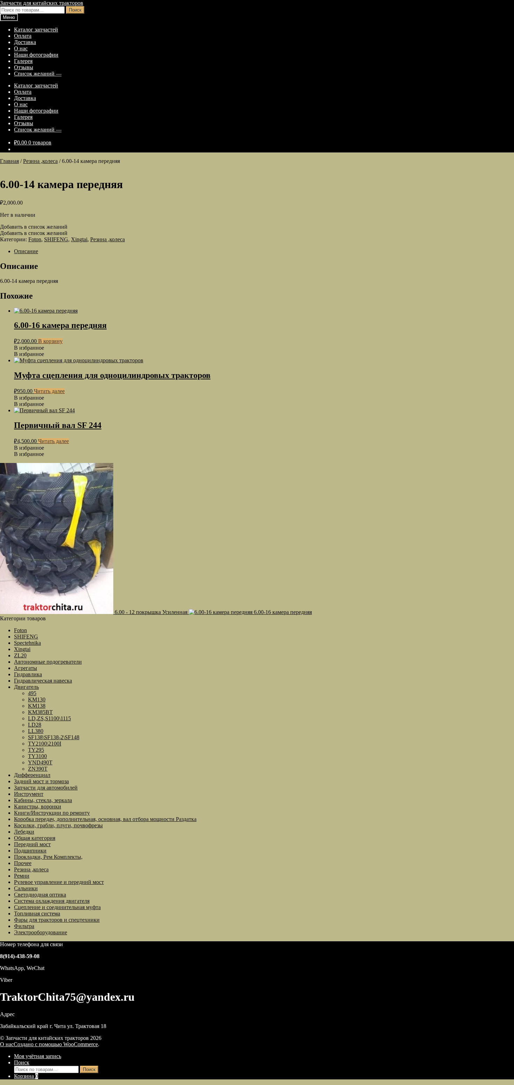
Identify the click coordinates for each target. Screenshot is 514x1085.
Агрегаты (25, 668)
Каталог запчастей (36, 30)
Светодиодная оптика (40, 895)
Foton (34, 239)
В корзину (50, 341)
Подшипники (30, 851)
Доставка (25, 42)
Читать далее (49, 391)
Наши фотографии (36, 55)
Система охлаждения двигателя (52, 901)
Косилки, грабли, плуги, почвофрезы (58, 825)
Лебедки (24, 832)
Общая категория (34, 838)
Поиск (75, 10)
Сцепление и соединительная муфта (57, 907)
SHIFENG (56, 239)
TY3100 (37, 756)
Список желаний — (38, 74)
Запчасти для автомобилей (46, 788)
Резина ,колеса (40, 161)
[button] (33, 227)
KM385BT (40, 712)
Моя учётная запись (37, 1056)
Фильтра (24, 926)
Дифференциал (32, 775)
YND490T (40, 762)
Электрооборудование (40, 932)
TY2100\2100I (44, 744)
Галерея (23, 61)
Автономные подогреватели (48, 662)
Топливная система (37, 913)
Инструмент (28, 794)
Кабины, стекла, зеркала (43, 800)
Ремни (21, 876)
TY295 (36, 750)
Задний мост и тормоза (41, 781)
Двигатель (26, 687)
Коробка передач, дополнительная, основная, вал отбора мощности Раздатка (105, 819)
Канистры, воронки (37, 806)
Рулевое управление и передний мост (59, 882)
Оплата (22, 36)
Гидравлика (28, 674)
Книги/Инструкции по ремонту (52, 813)
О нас (21, 48)
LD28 (34, 725)
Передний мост (32, 844)
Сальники (26, 888)
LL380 (35, 731)
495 (32, 693)
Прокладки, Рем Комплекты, (48, 857)
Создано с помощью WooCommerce (56, 1044)
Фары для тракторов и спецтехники (57, 920)
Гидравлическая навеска (43, 681)
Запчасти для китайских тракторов (41, 3)
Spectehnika (27, 643)
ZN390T (38, 769)
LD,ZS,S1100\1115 (49, 718)
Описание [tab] (26, 251)
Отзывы (23, 67)
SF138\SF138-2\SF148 (53, 737)
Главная (9, 161)
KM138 (36, 706)
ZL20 (20, 655)
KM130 (36, 699)
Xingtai (79, 239)
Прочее (22, 863)
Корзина (26, 1076)
